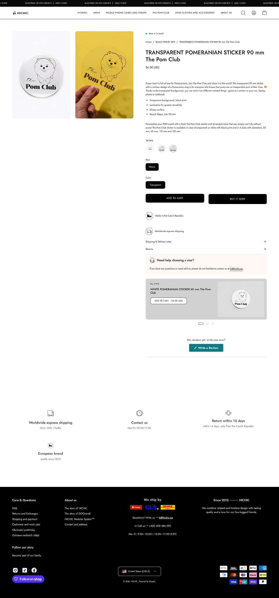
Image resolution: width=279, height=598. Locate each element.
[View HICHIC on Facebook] (34, 570)
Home (149, 42)
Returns (149, 249)
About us (70, 500)
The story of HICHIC (76, 508)
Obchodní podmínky (23, 530)
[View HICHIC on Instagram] (15, 570)
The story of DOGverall (77, 513)
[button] (126, 13)
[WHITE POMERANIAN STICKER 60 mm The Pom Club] (241, 299)
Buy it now (237, 199)
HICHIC (134, 581)
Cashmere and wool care (26, 524)
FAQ (14, 508)
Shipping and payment (24, 519)
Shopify (152, 581)
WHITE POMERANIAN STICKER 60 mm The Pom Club (180, 291)
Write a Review (210, 349)
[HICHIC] (25, 13)
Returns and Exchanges (25, 513)
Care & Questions (24, 500)
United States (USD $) (139, 571)
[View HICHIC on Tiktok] (25, 570)
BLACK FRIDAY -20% (165, 42)
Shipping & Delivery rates (158, 241)
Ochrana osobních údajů (25, 535)
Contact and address (76, 524)
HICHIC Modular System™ (79, 519)
